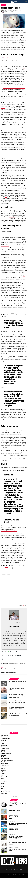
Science (3, 785)
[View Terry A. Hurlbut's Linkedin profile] (20, 623)
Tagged (3, 788)
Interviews (3, 766)
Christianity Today (5, 738)
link (24, 68)
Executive (3, 755)
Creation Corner (5, 748)
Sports (2, 786)
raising (16, 195)
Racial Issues (4, 781)
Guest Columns (4, 761)
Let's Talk (3, 771)
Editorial (3, 750)
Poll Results (16, 604)
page (6, 197)
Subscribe (16, 869)
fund (13, 195)
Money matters (4, 776)
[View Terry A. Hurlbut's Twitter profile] (11, 623)
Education (3, 752)
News (2, 778)
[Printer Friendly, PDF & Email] (22, 605)
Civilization (3, 740)
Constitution (4, 745)
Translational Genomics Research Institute (14, 88)
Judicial (3, 768)
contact (6, 567)
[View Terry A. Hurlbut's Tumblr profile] (14, 623)
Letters (3, 773)
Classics (3, 742)
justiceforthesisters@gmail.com (9, 531)
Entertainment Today (6, 753)
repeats (3, 108)
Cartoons (3, 737)
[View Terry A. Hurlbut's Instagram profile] (17, 623)
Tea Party (3, 790)
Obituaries (3, 780)
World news (4, 793)
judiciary (22, 663)
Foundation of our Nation (7, 760)
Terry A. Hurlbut (9, 11)
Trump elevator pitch (6, 791)
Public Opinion (3, 604)
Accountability (4, 735)
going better (12, 216)
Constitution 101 (5, 747)
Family (2, 756)
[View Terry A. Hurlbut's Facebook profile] (8, 623)
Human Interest (4, 763)
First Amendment (5, 758)
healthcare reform (14, 663)
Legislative (3, 770)
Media (2, 775)
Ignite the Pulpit (5, 765)
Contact (20, 869)
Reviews (3, 783)
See (24, 275)
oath (8, 359)
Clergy (2, 743)
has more (15, 220)
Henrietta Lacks (5, 246)
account (7, 195)
